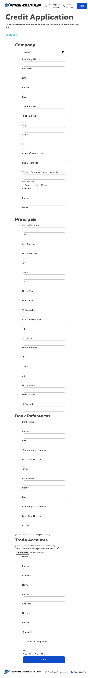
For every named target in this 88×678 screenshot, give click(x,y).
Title (24, 234)
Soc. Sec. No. (28, 244)
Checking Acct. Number (34, 450)
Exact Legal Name (31, 59)
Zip (23, 144)
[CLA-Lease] (22, 5)
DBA (24, 78)
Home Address (29, 253)
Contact (26, 188)
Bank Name (28, 421)
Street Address (30, 106)
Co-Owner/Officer (31, 319)
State (25, 134)
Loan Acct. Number (31, 459)
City (24, 125)
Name (25, 556)
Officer (25, 468)
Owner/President (31, 225)
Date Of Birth (28, 394)
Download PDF (12, 35)
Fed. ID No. (27, 68)
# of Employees (30, 115)
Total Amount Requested (35, 641)
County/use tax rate (32, 153)
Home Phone (28, 291)
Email (25, 207)
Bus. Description (30, 162)
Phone (25, 87)
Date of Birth (28, 300)
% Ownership (28, 310)
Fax (24, 97)
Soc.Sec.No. (28, 338)
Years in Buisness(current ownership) (41, 172)
